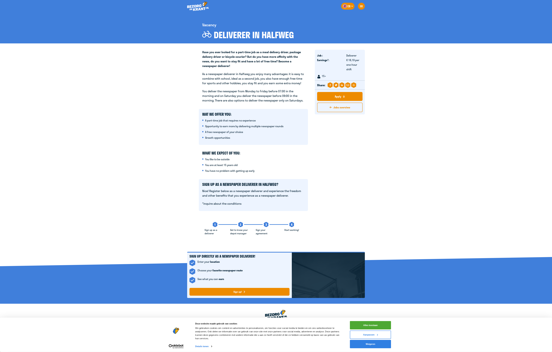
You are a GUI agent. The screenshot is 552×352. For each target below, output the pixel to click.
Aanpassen (368, 334)
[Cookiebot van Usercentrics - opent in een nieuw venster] (176, 346)
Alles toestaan (370, 325)
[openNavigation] (361, 6)
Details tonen (202, 346)
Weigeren (370, 344)
